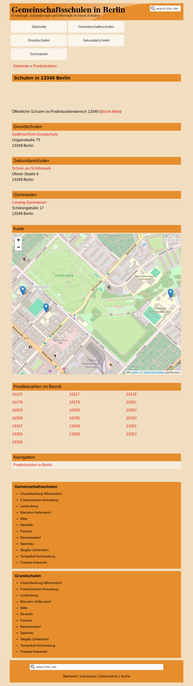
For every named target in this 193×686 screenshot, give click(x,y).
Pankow (26, 531)
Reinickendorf (30, 537)
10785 (74, 418)
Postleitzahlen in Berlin (32, 465)
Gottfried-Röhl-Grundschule (35, 134)
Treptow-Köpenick (33, 562)
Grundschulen (39, 40)
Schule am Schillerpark (31, 168)
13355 (74, 434)
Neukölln (26, 525)
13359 (17, 442)
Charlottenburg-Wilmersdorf (41, 493)
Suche (125, 676)
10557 (131, 410)
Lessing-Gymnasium (29, 202)
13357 (131, 434)
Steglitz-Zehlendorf (34, 550)
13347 (17, 426)
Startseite (39, 27)
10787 (131, 418)
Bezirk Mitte (110, 112)
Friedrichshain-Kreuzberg (39, 500)
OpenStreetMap (154, 372)
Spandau (27, 543)
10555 (74, 410)
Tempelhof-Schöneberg (37, 556)
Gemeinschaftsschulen (96, 27)
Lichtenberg (29, 506)
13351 (131, 426)
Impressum (88, 676)
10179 (74, 402)
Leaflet (134, 372)
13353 (17, 434)
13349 (74, 426)
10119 (131, 394)
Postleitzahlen (45, 66)
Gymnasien (39, 54)
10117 (74, 394)
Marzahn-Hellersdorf (35, 512)
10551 (131, 402)
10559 (17, 418)
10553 (17, 410)
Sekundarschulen (96, 40)
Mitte (24, 519)
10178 (17, 402)
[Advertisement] (96, 95)
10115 (17, 394)
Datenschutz (108, 676)
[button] (170, 293)
